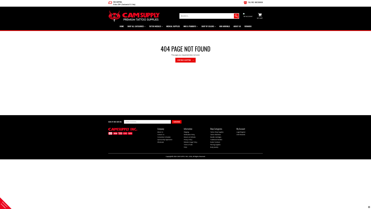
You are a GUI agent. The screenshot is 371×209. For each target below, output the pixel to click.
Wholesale (160, 142)
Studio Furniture (215, 142)
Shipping (186, 132)
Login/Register (240, 132)
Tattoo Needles (155, 26)
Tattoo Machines (215, 134)
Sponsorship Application (164, 139)
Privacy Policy (188, 139)
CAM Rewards (240, 134)
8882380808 (259, 2)
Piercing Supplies (215, 145)
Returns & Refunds (190, 137)
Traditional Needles (216, 139)
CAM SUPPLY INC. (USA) (184, 156)
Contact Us (160, 134)
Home (122, 26)
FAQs (185, 147)
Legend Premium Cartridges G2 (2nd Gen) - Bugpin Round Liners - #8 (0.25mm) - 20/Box (28, 204)
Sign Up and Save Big (115, 122)
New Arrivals (224, 26)
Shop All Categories (135, 26)
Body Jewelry (214, 147)
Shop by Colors (207, 26)
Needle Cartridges (215, 137)
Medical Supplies (173, 26)
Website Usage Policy (190, 142)
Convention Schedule (164, 137)
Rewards (248, 26)
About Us (237, 26)
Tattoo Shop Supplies (217, 132)
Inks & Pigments (190, 26)
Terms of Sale (188, 145)
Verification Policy (189, 134)
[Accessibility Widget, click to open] (369, 207)
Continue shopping (184, 60)
